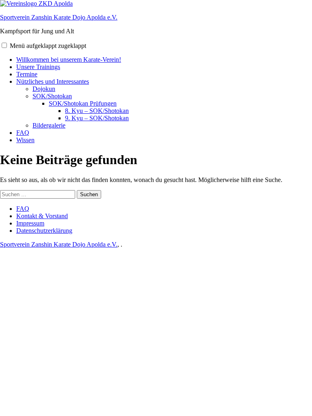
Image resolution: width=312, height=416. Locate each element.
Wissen (25, 139)
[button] (4, 45)
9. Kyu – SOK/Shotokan (97, 118)
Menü (48, 45)
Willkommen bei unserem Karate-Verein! (68, 59)
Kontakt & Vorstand (42, 215)
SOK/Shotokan (52, 96)
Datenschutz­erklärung (44, 230)
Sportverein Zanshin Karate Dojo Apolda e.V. (58, 17)
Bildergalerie (48, 125)
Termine (26, 74)
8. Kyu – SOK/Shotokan (97, 110)
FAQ (22, 132)
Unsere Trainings (38, 66)
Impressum (30, 223)
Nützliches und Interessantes (52, 81)
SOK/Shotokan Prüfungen (83, 103)
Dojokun (43, 88)
